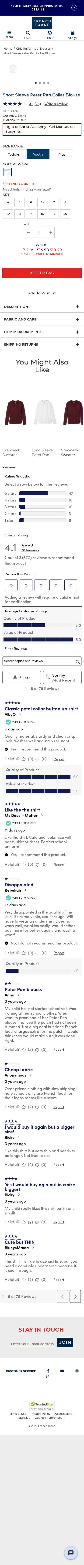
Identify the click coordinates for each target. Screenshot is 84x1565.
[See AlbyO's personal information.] (20, 714)
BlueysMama (17, 1247)
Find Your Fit (22, 183)
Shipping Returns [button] (21, 344)
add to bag (42, 273)
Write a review (56, 103)
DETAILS (38, 9)
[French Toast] (42, 22)
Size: (7, 195)
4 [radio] (8, 202)
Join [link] (65, 1342)
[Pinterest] (47, 1377)
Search (28, 38)
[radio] (42, 129)
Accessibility (63, 1413)
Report (59, 759)
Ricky (9, 1137)
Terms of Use (17, 1413)
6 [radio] (31, 202)
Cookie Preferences (48, 1417)
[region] (42, 70)
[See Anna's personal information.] (18, 995)
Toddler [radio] (14, 154)
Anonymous (15, 1075)
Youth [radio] (38, 154)
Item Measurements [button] (23, 332)
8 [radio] (65, 202)
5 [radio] (19, 202)
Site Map (24, 1417)
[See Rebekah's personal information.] (25, 890)
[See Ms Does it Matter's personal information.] (42, 815)
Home (8, 48)
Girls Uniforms (26, 48)
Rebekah (13, 890)
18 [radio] (53, 213)
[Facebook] (48, 1371)
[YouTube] (62, 1371)
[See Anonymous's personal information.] (30, 1075)
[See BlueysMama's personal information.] (33, 1247)
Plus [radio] (61, 154)
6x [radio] (42, 202)
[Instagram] (77, 1371)
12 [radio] (19, 213)
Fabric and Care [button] (20, 319)
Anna (9, 995)
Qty (27, 223)
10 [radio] (8, 213)
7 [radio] (54, 202)
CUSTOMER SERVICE (21, 1371)
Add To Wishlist (42, 293)
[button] (50, 35)
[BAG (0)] (72, 32)
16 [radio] (42, 213)
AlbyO (10, 714)
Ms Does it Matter (21, 815)
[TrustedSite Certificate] (42, 1406)
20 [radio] (65, 213)
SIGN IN (50, 38)
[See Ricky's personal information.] (19, 1137)
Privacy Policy (40, 1413)
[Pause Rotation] (74, 7)
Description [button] (16, 307)
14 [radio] (31, 213)
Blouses (45, 48)
